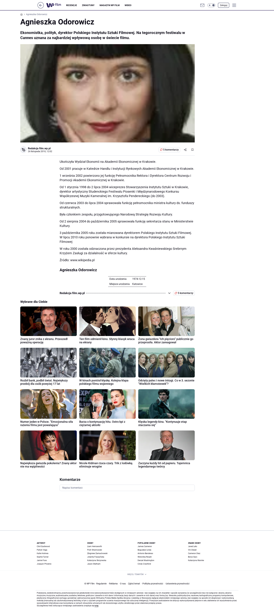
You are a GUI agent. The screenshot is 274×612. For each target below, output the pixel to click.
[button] (211, 5)
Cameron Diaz (194, 553)
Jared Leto (192, 546)
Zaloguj (223, 5)
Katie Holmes (42, 553)
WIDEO (128, 5)
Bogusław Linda (144, 550)
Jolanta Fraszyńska (95, 557)
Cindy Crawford (144, 564)
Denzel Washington (146, 560)
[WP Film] (56, 5)
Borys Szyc (192, 557)
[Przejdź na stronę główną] (40, 7)
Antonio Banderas (145, 553)
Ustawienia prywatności (177, 583)
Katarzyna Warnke (196, 560)
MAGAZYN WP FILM (110, 5)
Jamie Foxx (42, 560)
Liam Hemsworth (94, 546)
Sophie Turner (43, 557)
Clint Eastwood (43, 546)
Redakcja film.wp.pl (39, 148)
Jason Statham (94, 564)
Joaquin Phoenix (44, 564)
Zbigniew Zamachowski (97, 553)
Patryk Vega (42, 550)
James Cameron (145, 546)
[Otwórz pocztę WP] (202, 5)
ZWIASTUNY (88, 5)
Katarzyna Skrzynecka (96, 560)
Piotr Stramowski (94, 550)
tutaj (96, 606)
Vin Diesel (192, 550)
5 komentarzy (171, 149)
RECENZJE (71, 5)
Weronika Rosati (145, 557)
